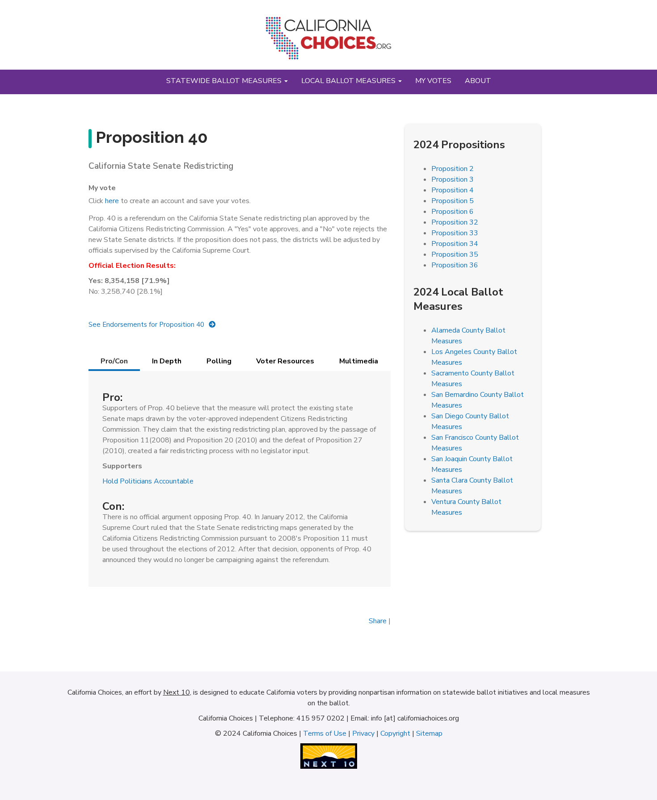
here (112, 201)
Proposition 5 (452, 201)
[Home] (328, 41)
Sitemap (429, 733)
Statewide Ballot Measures (224, 81)
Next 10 (176, 692)
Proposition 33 (454, 233)
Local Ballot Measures (349, 81)
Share (378, 621)
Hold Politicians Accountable (148, 481)
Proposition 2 (452, 169)
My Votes (433, 81)
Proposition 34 (454, 244)
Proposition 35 (454, 254)
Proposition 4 (452, 190)
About (478, 81)
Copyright (395, 733)
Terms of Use (324, 733)
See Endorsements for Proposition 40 (146, 324)
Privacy (363, 733)
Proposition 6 (452, 212)
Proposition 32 (454, 222)
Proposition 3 (452, 179)
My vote (102, 188)
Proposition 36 (454, 265)
